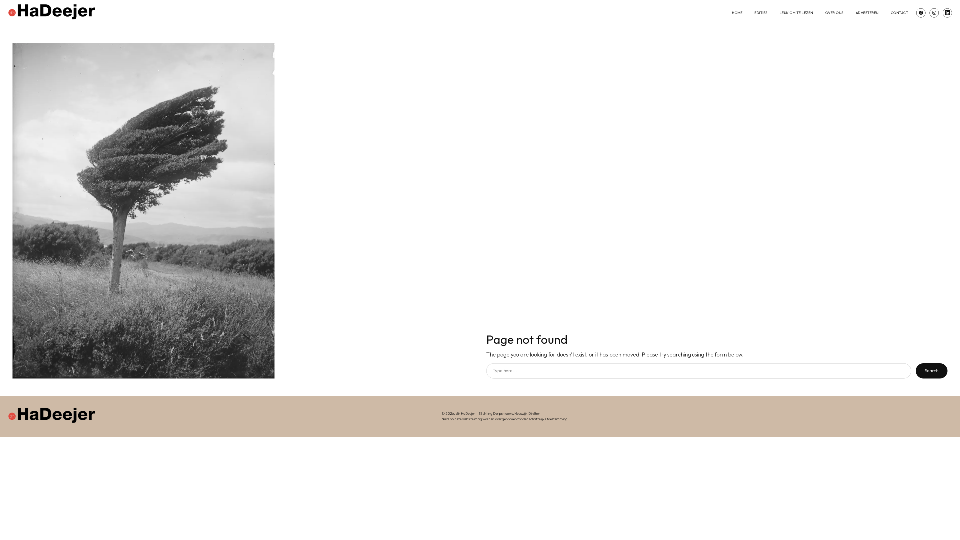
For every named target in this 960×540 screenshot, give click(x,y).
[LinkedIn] (947, 13)
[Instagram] (934, 13)
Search (931, 371)
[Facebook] (921, 13)
